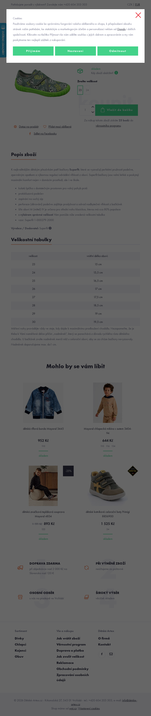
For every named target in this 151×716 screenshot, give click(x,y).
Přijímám (33, 51)
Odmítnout (117, 51)
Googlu (121, 29)
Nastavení (76, 51)
